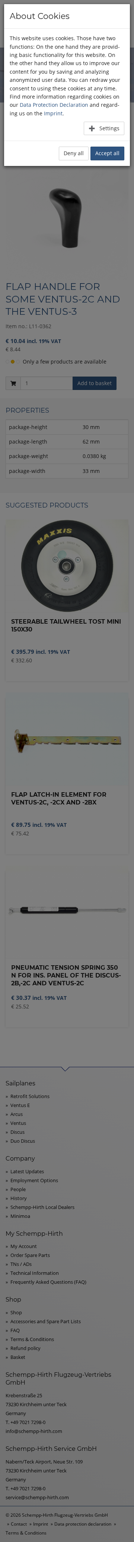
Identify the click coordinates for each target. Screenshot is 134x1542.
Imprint (53, 113)
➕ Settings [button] (104, 128)
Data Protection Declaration (54, 104)
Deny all (74, 153)
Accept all (107, 153)
